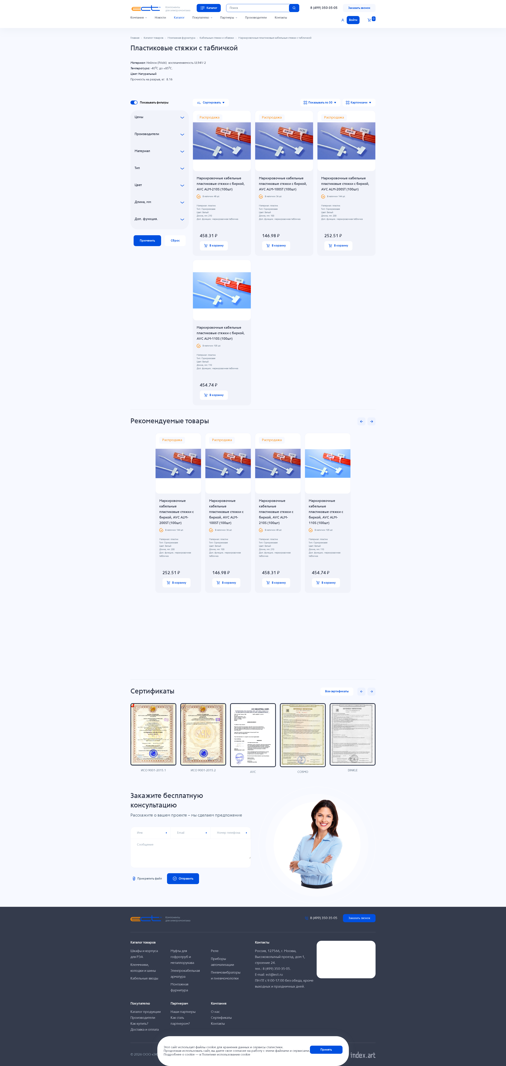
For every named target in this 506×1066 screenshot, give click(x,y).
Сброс (175, 240)
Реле (215, 951)
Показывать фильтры (154, 102)
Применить (147, 240)
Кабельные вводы (144, 978)
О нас (215, 1012)
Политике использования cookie (226, 1054)
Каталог (179, 17)
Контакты (281, 17)
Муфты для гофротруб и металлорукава (182, 957)
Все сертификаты (337, 691)
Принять (326, 1049)
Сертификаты (221, 1018)
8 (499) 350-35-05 (324, 8)
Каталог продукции (145, 1012)
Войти (353, 20)
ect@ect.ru (274, 975)
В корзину (217, 245)
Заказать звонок (359, 8)
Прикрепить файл (149, 878)
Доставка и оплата (144, 1029)
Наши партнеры (183, 1012)
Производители (256, 17)
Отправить (186, 878)
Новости (160, 17)
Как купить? (139, 1024)
